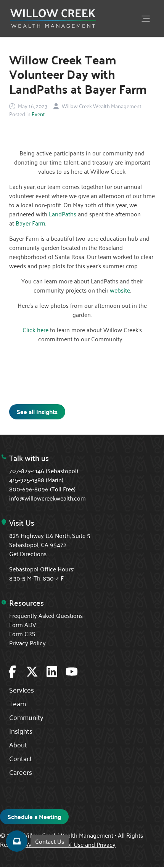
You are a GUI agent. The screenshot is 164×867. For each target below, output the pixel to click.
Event (38, 114)
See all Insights (37, 411)
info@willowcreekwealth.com (47, 498)
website (120, 290)
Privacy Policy (27, 642)
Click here (35, 329)
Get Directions (28, 553)
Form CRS (22, 633)
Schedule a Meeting (34, 816)
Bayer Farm (30, 223)
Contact (20, 758)
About (18, 744)
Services (21, 689)
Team (17, 703)
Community (26, 717)
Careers (20, 772)
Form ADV (22, 624)
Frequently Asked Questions (46, 615)
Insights (20, 731)
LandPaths (62, 213)
